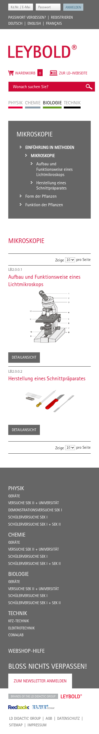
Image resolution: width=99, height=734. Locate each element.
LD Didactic (33, 696)
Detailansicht (24, 357)
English (34, 23)
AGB (49, 718)
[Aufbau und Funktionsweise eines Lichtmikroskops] (49, 316)
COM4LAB (16, 635)
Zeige (59, 260)
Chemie (16, 534)
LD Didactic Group (25, 718)
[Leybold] (42, 32)
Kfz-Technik (18, 621)
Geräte (14, 496)
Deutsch (15, 23)
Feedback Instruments (18, 707)
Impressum (37, 725)
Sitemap (16, 725)
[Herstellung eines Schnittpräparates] (49, 399)
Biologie (18, 574)
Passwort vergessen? (27, 17)
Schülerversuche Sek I (28, 517)
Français (54, 23)
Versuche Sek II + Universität (33, 503)
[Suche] (88, 86)
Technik (17, 613)
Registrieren (62, 17)
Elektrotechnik (21, 628)
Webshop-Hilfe (26, 651)
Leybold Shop (71, 696)
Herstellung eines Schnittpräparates (46, 378)
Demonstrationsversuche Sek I (35, 510)
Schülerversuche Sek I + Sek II (34, 524)
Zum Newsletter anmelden (40, 680)
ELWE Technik (43, 707)
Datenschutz (68, 718)
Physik (16, 488)
